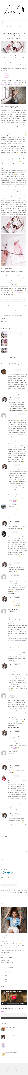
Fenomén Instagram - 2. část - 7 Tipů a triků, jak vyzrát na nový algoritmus (17, 333)
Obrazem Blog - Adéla (15, 609)
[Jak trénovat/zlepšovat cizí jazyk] (3, 1053)
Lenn (9, 532)
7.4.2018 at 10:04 (11, 577)
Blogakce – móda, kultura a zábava (11, 889)
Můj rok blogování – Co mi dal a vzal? (12, 1035)
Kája (9, 751)
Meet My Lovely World (15, 693)
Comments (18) (13, 357)
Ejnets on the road (12, 593)
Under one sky (12, 413)
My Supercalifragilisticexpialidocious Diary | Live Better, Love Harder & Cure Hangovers (17, 515)
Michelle (10, 369)
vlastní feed (6, 75)
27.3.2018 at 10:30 (11, 415)
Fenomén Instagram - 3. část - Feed (17, 348)
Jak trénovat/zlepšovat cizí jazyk (11, 1052)
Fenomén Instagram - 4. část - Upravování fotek (16, 341)
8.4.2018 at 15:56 (11, 523)
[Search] (26, 23)
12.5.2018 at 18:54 (11, 767)
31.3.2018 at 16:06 (11, 533)
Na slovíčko (17, 26)
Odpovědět (17, 397)
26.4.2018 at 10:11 (11, 613)
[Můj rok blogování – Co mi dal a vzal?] (3, 1037)
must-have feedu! (16, 84)
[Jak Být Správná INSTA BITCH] (3, 1028)
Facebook (13, 310)
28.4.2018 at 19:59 (11, 697)
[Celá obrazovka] (25, 1003)
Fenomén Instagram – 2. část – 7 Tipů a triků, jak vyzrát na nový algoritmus (14, 891)
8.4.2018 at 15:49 (11, 399)
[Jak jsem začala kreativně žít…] (3, 1045)
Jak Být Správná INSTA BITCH (11, 1027)
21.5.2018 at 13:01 (11, 777)
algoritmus (6, 73)
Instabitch (3, 84)
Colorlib (12, 1070)
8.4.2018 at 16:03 (11, 564)
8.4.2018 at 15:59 (11, 599)
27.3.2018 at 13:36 (11, 506)
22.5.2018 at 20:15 (11, 815)
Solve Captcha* (4, 869)
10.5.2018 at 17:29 (11, 753)
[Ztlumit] (23, 1003)
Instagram (10, 26)
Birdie (18, 38)
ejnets (10, 575)
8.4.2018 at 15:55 (11, 466)
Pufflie (10, 776)
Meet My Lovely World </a (14, 727)
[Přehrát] (2, 1003)
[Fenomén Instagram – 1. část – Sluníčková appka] (13, 47)
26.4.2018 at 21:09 (11, 666)
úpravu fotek (7, 77)
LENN (9, 559)
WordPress (19, 1070)
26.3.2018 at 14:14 (11, 371)
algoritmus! (18, 292)
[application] (14, 997)
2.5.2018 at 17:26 (11, 733)
